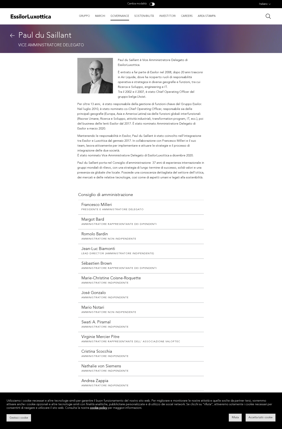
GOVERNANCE (119, 16)
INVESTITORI (167, 16)
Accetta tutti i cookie (261, 417)
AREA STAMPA (207, 16)
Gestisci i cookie (18, 417)
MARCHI (100, 16)
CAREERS (187, 16)
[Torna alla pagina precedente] (12, 36)
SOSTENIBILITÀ (144, 16)
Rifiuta (235, 417)
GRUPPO (84, 16)
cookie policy (98, 407)
